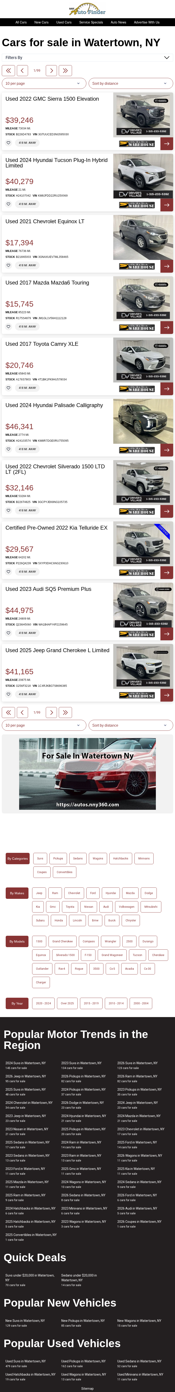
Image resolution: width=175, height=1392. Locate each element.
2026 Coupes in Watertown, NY (139, 1224)
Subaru (40, 920)
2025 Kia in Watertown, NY (136, 1171)
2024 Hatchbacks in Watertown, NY (30, 1211)
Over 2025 (67, 1003)
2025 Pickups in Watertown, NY (83, 1131)
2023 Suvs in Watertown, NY (81, 1065)
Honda (59, 920)
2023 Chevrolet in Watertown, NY (141, 1131)
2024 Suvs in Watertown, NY (25, 1065)
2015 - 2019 (91, 1003)
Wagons (98, 858)
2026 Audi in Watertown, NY (137, 1211)
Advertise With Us (147, 22)
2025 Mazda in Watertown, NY (27, 1184)
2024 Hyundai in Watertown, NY (83, 1118)
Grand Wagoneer (112, 955)
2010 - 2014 (116, 1003)
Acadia (129, 968)
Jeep (39, 893)
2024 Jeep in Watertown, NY (137, 1105)
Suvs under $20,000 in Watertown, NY (29, 1280)
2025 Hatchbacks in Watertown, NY (30, 1224)
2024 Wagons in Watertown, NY (83, 1184)
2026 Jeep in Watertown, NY (25, 1078)
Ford (93, 893)
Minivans (144, 858)
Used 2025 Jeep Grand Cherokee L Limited (57, 650)
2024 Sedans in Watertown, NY (139, 1184)
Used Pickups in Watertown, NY (83, 1363)
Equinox (41, 955)
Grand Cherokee (62, 941)
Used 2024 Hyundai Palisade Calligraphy (54, 405)
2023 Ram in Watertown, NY (81, 1158)
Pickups (58, 858)
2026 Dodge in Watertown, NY (82, 1105)
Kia (38, 906)
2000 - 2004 (141, 1003)
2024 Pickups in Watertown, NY (83, 1092)
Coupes (42, 872)
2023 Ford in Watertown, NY (25, 1171)
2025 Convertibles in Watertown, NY (31, 1237)
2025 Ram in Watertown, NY (25, 1197)
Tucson (137, 955)
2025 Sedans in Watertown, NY (27, 1145)
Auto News (118, 22)
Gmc (53, 906)
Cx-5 (112, 968)
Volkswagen (126, 906)
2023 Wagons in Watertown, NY (83, 1224)
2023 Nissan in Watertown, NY (26, 1131)
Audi (106, 906)
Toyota (70, 906)
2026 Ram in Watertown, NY (137, 1078)
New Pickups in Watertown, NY (83, 1323)
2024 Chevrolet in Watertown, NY (29, 1105)
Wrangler (110, 941)
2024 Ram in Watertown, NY (81, 1145)
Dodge (149, 893)
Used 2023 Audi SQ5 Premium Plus (48, 589)
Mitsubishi (150, 906)
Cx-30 (147, 968)
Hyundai (111, 893)
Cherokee (158, 955)
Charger (41, 982)
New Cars (41, 22)
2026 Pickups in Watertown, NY (83, 1078)
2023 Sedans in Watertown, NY (27, 1158)
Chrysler (131, 920)
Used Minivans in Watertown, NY (140, 1377)
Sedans (78, 858)
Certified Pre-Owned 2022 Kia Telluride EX (56, 528)
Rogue (79, 968)
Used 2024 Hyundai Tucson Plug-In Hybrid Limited (56, 162)
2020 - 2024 (43, 1003)
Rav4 (62, 968)
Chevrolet (74, 893)
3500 (96, 968)
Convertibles (64, 872)
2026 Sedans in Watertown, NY (83, 1197)
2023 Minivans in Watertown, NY (84, 1211)
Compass (89, 941)
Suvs (40, 858)
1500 (39, 941)
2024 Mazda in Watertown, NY (139, 1118)
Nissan (88, 906)
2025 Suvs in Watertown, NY (25, 1092)
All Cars (21, 22)
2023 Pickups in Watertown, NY (139, 1092)
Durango (148, 941)
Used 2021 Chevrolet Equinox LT (45, 221)
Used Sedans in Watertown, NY (139, 1363)
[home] (87, 9)
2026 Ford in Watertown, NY (137, 1197)
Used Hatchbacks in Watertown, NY (30, 1377)
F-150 (88, 955)
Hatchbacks (120, 858)
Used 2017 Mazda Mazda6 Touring (47, 282)
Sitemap (87, 1388)
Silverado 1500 (65, 955)
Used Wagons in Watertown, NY (83, 1377)
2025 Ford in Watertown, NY (137, 1145)
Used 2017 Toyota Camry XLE (41, 344)
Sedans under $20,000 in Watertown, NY (79, 1280)
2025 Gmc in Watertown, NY (81, 1171)
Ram (55, 893)
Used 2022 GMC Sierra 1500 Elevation (52, 99)
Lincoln (77, 920)
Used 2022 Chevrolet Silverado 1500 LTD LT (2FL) (55, 469)
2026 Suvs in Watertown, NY (137, 1065)
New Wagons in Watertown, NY (139, 1323)
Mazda (130, 893)
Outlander (42, 968)
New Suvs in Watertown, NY (25, 1323)
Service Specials (91, 22)
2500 (129, 941)
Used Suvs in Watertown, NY (25, 1363)
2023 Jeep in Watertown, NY (25, 1118)
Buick (112, 920)
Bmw (95, 920)
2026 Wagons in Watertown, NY (139, 1158)
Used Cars (64, 22)
